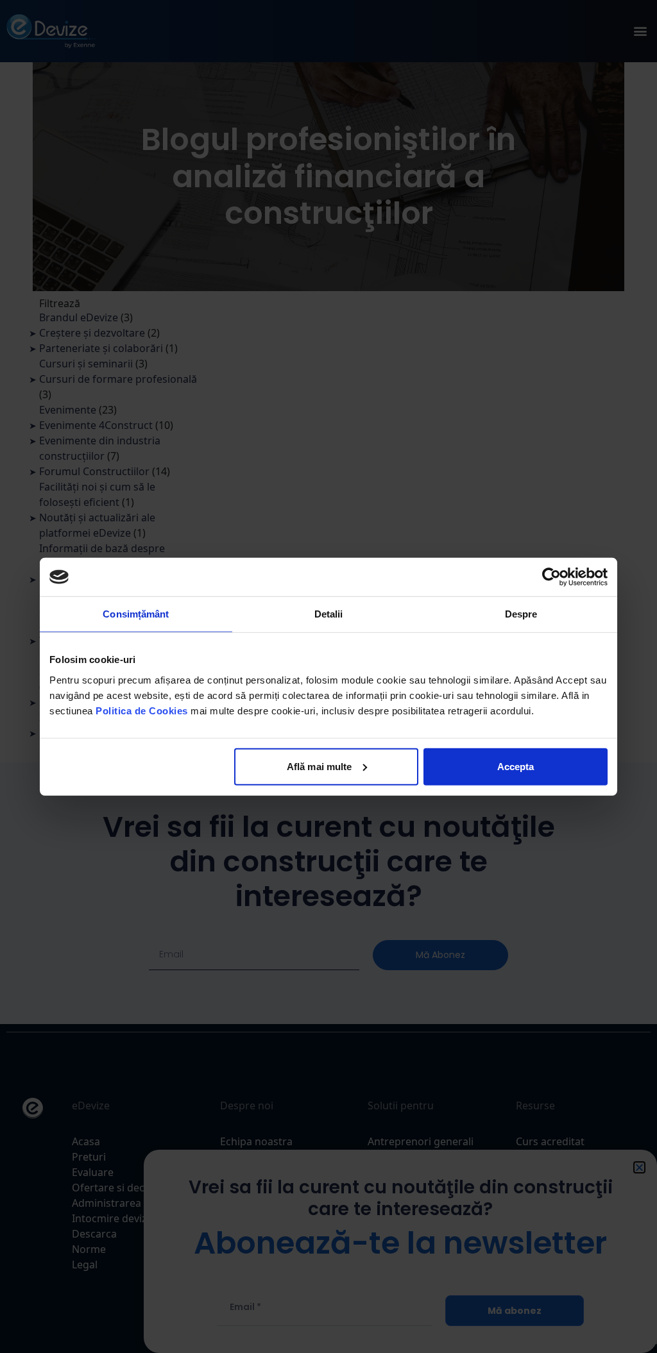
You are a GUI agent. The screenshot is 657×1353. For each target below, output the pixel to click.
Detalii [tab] (328, 614)
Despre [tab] (521, 614)
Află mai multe (319, 766)
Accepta (515, 766)
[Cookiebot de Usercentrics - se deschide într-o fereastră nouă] (551, 577)
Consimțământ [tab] (136, 614)
